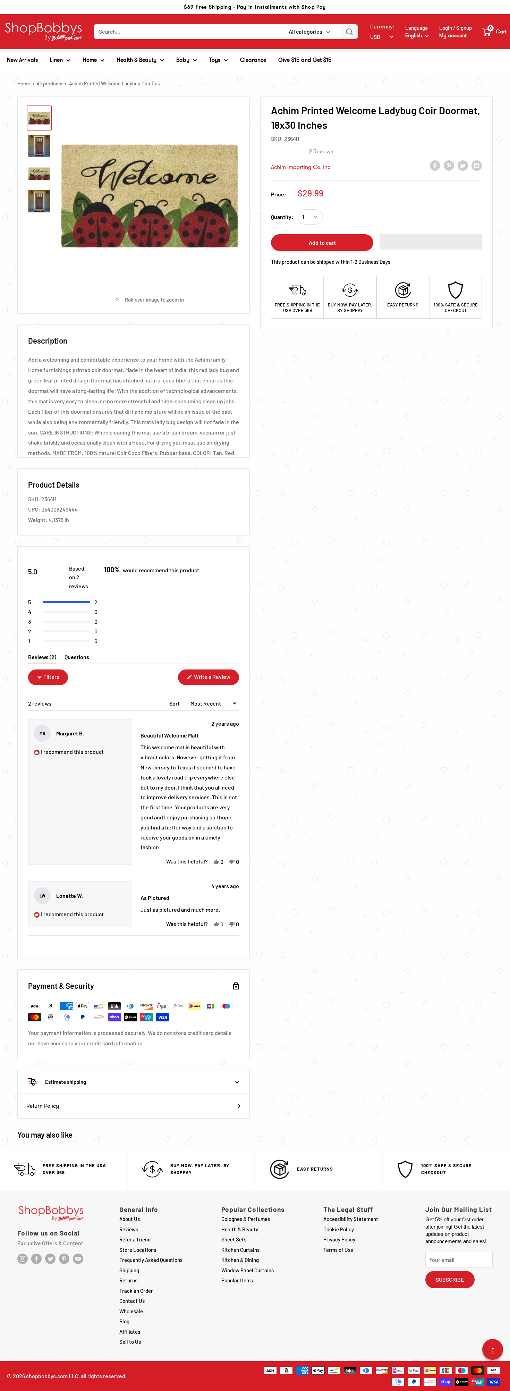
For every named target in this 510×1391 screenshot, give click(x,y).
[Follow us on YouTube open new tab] (78, 1259)
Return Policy (42, 1106)
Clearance (253, 60)
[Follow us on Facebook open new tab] (36, 1259)
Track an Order (136, 1291)
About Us (129, 1219)
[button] (494, 31)
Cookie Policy (338, 1229)
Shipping (129, 1270)
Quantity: (282, 216)
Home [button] (90, 60)
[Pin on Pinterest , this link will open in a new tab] (449, 165)
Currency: (382, 26)
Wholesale (131, 1311)
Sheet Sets (233, 1239)
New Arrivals (22, 60)
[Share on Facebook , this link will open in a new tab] (435, 165)
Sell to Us (130, 1342)
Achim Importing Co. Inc (300, 167)
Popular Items (237, 1280)
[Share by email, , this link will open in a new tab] (476, 165)
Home (23, 83)
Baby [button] (182, 60)
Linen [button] (56, 60)
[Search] (349, 31)
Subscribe (450, 1279)
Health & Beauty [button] (136, 60)
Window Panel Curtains (247, 1270)
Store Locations (137, 1250)
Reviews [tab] (42, 658)
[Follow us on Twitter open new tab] (50, 1259)
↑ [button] (492, 1349)
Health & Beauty (239, 1229)
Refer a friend (135, 1239)
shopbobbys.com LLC (52, 1376)
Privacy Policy (339, 1239)
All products (49, 83)
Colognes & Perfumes (245, 1219)
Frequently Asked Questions (150, 1260)
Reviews (128, 1229)
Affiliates (129, 1332)
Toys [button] (214, 60)
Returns (128, 1280)
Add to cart (322, 242)
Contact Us (132, 1301)
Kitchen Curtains (240, 1250)
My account (453, 35)
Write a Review (216, 679)
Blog (124, 1321)
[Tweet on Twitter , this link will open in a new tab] (463, 165)
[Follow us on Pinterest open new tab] (64, 1259)
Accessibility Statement (350, 1219)
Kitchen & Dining (240, 1260)
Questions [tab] (77, 658)
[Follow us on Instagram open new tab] (22, 1259)
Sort (175, 703)
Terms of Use (338, 1250)
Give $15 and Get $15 (305, 60)
